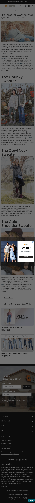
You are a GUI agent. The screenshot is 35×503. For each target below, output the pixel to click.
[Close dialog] (33, 242)
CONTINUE (26, 256)
